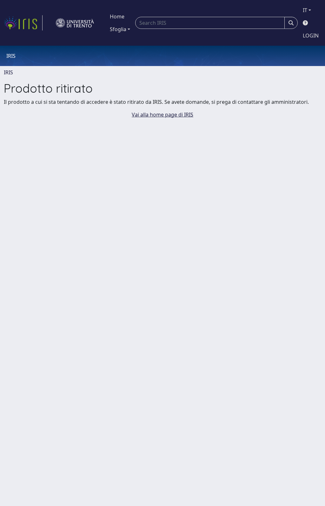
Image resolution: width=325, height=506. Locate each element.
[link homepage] (23, 22)
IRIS (8, 72)
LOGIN (311, 35)
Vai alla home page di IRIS (162, 114)
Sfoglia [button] (118, 29)
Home (117, 16)
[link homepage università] (75, 22)
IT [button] (305, 10)
